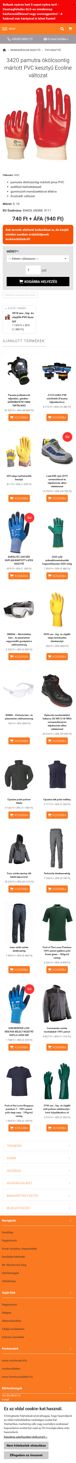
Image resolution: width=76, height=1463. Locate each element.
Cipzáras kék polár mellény (57, 799)
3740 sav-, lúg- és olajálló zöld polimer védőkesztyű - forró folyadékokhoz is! (57, 1109)
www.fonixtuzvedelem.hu (17, 1376)
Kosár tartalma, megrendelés (19, 1248)
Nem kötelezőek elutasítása (26, 1445)
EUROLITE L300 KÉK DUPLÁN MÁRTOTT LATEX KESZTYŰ (19, 560)
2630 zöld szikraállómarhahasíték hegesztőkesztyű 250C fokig (57, 560)
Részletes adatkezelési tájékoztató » (25, 1436)
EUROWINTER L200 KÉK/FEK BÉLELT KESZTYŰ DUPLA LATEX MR (19, 1032)
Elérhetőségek (10, 1273)
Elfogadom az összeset (26, 1455)
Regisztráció (9, 1240)
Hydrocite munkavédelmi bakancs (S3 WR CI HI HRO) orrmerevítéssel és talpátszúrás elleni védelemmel (57, 722)
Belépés (6, 1312)
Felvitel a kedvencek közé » (20, 294)
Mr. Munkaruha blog (14, 1264)
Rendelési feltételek (13, 1256)
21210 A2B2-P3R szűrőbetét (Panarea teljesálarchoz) (57, 398)
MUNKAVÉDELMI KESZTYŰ (25, 50)
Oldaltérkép (9, 1281)
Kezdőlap (7, 1232)
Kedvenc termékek (13, 1337)
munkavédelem (11, 1368)
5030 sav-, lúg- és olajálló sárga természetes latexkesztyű (57, 638)
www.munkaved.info (14, 1360)
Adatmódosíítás (11, 1320)
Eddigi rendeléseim (13, 1328)
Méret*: (13, 251)
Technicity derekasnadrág (57, 873)
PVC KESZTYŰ (53, 50)
